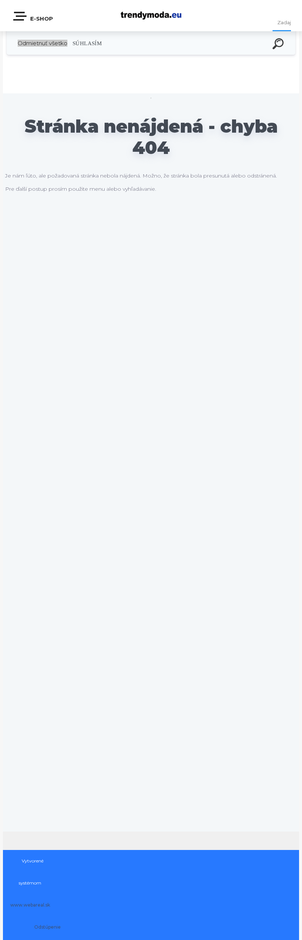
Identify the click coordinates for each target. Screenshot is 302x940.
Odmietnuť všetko (42, 43)
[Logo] (151, 15)
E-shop (41, 18)
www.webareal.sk (30, 905)
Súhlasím (87, 43)
